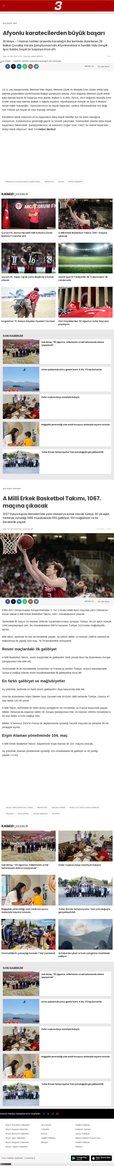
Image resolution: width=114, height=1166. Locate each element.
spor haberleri (76, 182)
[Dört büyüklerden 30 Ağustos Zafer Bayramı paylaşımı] (85, 302)
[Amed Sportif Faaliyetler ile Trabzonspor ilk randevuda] (85, 258)
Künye (44, 1133)
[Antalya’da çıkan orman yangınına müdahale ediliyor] (85, 934)
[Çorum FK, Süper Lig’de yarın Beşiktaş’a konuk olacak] (28, 258)
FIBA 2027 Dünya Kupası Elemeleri (85, 807)
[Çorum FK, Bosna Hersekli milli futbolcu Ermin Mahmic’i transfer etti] (28, 214)
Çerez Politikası (82, 1133)
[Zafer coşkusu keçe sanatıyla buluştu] (21, 418)
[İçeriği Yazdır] (36, 66)
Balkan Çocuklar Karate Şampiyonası (23, 182)
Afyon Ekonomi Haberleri (17, 1133)
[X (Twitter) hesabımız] (48, 1114)
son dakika (24, 814)
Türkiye (56, 814)
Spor (109, 56)
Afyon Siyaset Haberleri (17, 1129)
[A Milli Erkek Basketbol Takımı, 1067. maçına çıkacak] (85, 214)
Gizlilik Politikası (48, 1138)
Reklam (79, 1146)
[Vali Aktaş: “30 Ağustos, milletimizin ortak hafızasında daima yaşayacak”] (21, 363)
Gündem (100, 529)
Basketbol (43, 807)
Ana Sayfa (46, 1125)
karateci (50, 182)
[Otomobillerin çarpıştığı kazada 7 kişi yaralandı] (28, 934)
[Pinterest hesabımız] (57, 1114)
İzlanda (10, 814)
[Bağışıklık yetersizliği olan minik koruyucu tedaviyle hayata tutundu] (21, 445)
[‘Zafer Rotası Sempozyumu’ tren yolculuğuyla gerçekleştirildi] (21, 473)
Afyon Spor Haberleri (15, 1138)
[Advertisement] (57, 157)
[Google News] (103, 66)
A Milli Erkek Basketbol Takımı (20, 807)
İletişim (44, 1142)
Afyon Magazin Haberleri (17, 1142)
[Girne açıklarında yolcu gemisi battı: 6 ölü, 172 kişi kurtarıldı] (21, 390)
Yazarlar (45, 1129)
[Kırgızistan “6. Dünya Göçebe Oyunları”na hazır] (28, 302)
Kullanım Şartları (83, 1129)
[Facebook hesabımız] (44, 1114)
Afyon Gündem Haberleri (17, 1125)
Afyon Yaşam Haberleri (17, 1146)
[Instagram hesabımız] (53, 1114)
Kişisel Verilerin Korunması (87, 1138)
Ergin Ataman (59, 807)
